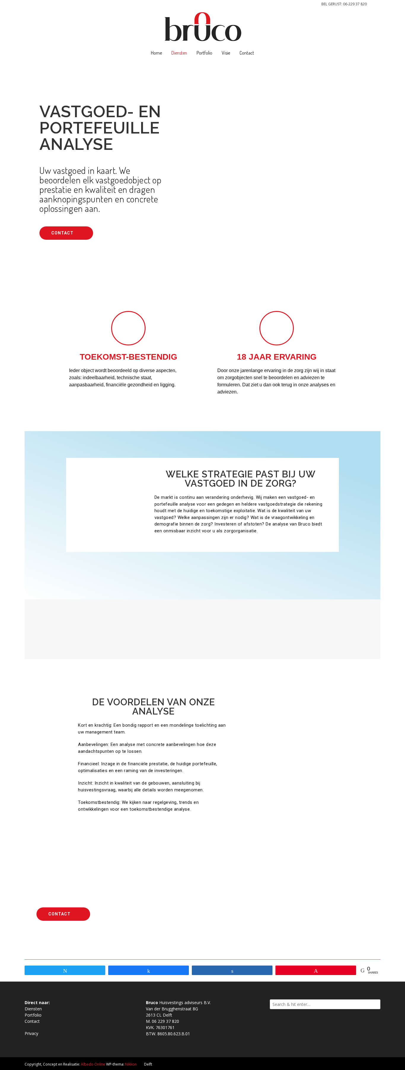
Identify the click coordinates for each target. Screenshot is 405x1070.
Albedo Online (93, 1064)
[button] (66, 233)
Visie (226, 53)
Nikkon (131, 1064)
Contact (247, 53)
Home (156, 53)
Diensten (179, 53)
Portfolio (204, 53)
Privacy (31, 1033)
